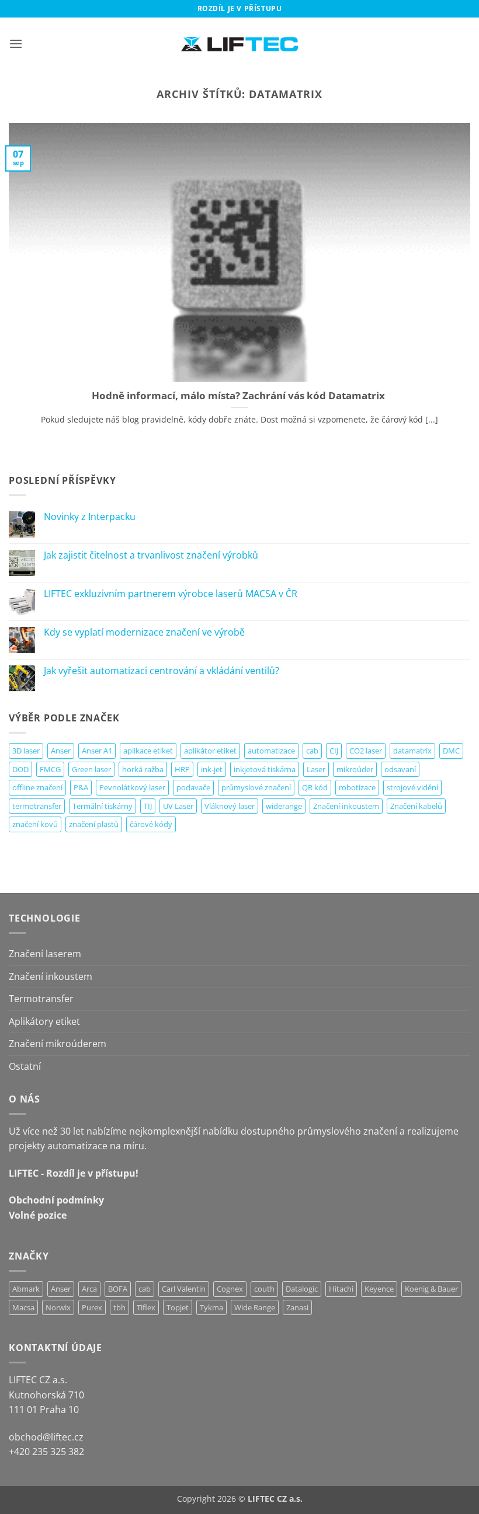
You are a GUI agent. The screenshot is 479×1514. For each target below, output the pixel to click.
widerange (284, 806)
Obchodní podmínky (56, 1200)
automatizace (271, 750)
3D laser (26, 750)
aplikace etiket (148, 750)
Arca (89, 1288)
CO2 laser (365, 750)
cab (312, 750)
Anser (61, 750)
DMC (451, 750)
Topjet (177, 1307)
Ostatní (25, 1066)
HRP (182, 769)
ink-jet (212, 769)
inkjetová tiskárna (265, 769)
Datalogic (302, 1288)
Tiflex (146, 1307)
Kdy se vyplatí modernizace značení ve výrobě (144, 632)
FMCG (50, 769)
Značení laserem (45, 953)
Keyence (379, 1288)
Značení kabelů (416, 806)
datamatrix (412, 750)
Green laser (91, 769)
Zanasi (297, 1307)
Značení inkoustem (346, 806)
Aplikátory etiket (44, 1021)
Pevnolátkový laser (132, 787)
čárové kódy (151, 824)
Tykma (211, 1307)
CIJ (333, 750)
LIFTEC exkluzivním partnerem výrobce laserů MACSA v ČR (170, 593)
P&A (81, 787)
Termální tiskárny (102, 806)
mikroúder (354, 769)
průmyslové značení (256, 787)
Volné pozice (38, 1215)
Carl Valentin (184, 1288)
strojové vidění (412, 787)
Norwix (58, 1307)
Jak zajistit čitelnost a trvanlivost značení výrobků (151, 555)
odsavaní (400, 769)
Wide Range (254, 1307)
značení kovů (35, 824)
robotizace (357, 787)
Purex (92, 1307)
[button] (16, 43)
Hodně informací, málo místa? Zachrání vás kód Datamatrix (239, 395)
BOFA (117, 1288)
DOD (20, 769)
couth (264, 1288)
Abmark (26, 1288)
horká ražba (143, 769)
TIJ (148, 806)
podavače (193, 787)
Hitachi (341, 1288)
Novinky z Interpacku (90, 516)
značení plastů (94, 824)
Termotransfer (41, 998)
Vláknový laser (229, 806)
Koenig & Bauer (431, 1288)
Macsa (23, 1307)
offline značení (37, 787)
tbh (119, 1307)
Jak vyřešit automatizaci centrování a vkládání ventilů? (161, 670)
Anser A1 (97, 750)
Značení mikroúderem (57, 1043)
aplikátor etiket (210, 750)
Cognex (230, 1288)
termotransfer (36, 806)
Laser (316, 769)
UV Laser (178, 806)
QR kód (315, 787)
